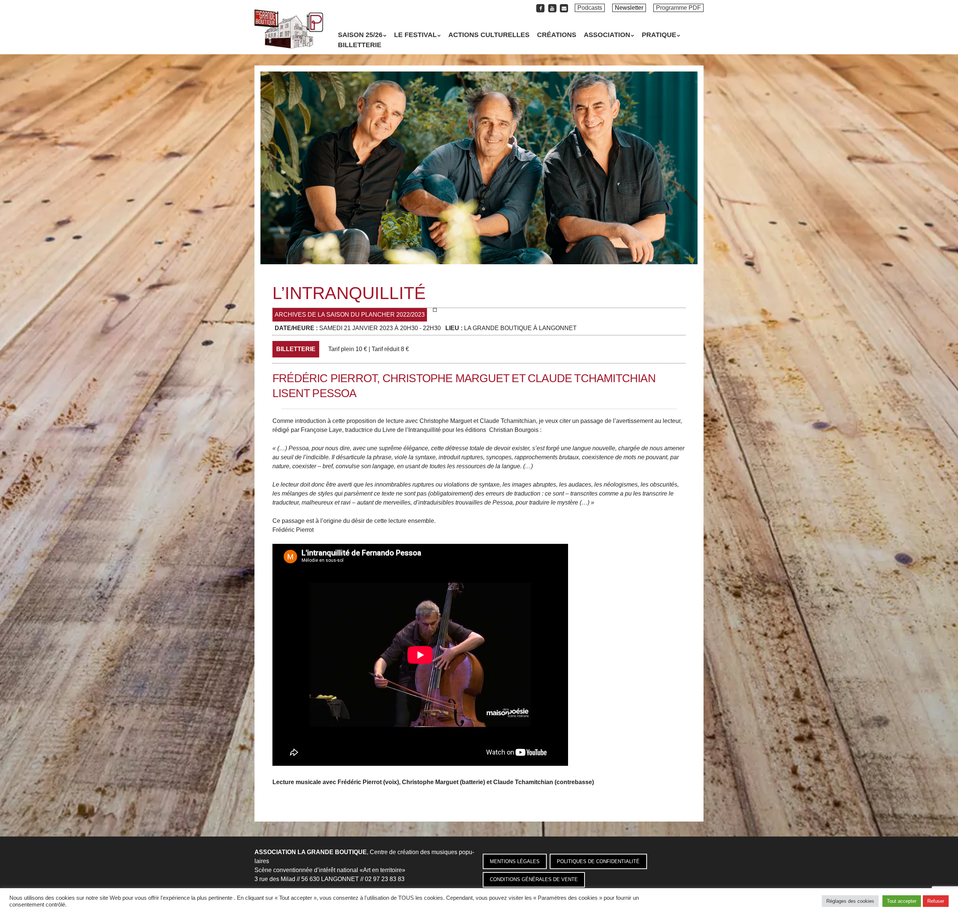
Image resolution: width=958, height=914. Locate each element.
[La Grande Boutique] (288, 35)
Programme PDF (678, 7)
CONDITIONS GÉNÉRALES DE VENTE (534, 879)
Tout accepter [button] (901, 901)
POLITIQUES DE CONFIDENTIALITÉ (598, 861)
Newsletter (629, 7)
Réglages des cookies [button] (850, 901)
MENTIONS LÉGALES (515, 861)
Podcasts (589, 7)
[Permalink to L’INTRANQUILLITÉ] (479, 76)
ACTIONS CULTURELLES (489, 35)
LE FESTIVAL (415, 35)
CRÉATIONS (556, 35)
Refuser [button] (935, 901)
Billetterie (295, 349)
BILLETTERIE (359, 45)
